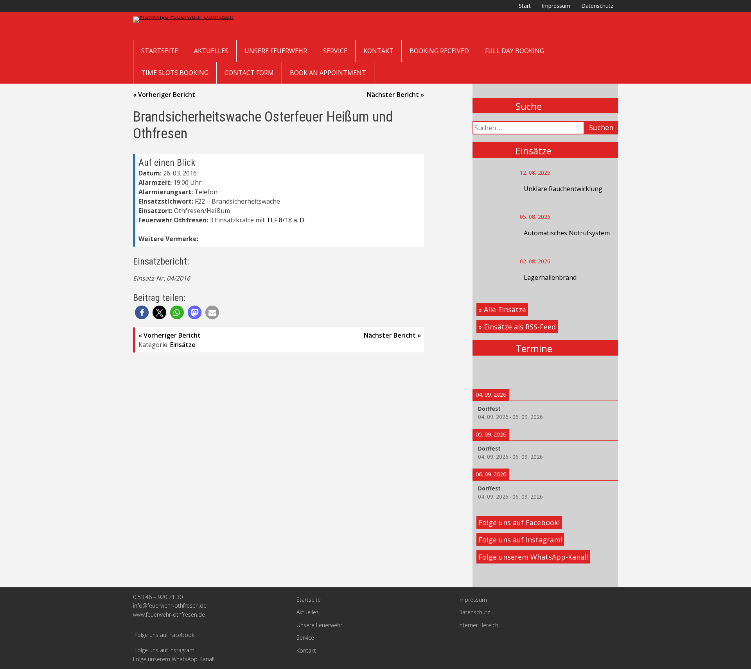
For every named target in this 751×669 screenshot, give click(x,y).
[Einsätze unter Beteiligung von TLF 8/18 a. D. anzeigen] (309, 220)
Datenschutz (597, 5)
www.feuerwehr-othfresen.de (169, 614)
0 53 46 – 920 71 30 (158, 597)
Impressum (556, 5)
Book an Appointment (328, 72)
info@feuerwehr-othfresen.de (170, 605)
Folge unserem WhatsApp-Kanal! (533, 557)
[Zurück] (487, 372)
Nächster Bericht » (395, 94)
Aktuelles (211, 51)
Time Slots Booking (174, 72)
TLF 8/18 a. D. (285, 220)
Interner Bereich (478, 625)
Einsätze (183, 344)
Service (335, 51)
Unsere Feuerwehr (275, 51)
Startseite (159, 51)
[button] (142, 312)
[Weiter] (603, 372)
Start (525, 5)
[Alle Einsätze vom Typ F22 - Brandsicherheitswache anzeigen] (284, 202)
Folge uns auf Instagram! (520, 539)
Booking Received (439, 51)
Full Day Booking (514, 51)
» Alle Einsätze (502, 309)
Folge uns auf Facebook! (519, 522)
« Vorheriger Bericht (164, 94)
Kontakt (378, 51)
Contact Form (249, 72)
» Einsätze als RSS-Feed (517, 326)
